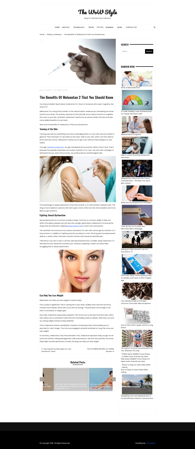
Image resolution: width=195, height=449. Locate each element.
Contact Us (131, 27)
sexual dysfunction (75, 226)
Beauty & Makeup (46, 90)
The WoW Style (97, 12)
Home (57, 27)
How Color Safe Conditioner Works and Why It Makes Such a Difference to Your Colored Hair (60, 386)
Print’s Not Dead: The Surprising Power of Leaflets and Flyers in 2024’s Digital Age (136, 278)
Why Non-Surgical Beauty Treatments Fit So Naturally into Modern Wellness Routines (94, 386)
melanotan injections (55, 147)
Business (109, 27)
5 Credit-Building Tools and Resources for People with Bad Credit (136, 112)
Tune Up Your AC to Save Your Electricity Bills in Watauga (133, 227)
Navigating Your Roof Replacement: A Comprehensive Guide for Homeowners (137, 397)
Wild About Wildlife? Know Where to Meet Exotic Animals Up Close (135, 360)
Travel (91, 27)
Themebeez (150, 443)
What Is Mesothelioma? (130, 87)
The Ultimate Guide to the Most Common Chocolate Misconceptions (136, 302)
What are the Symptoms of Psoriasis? (136, 202)
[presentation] (41, 379)
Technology (78, 27)
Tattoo (100, 27)
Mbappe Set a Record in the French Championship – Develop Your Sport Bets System (135, 180)
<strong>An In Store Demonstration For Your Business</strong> (137, 349)
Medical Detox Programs (131, 134)
